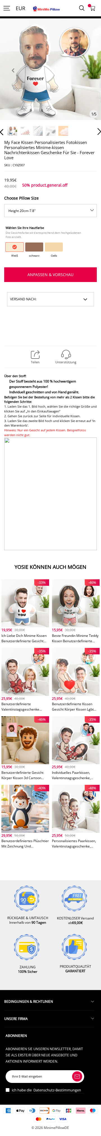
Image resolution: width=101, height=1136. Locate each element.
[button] (13, 77)
